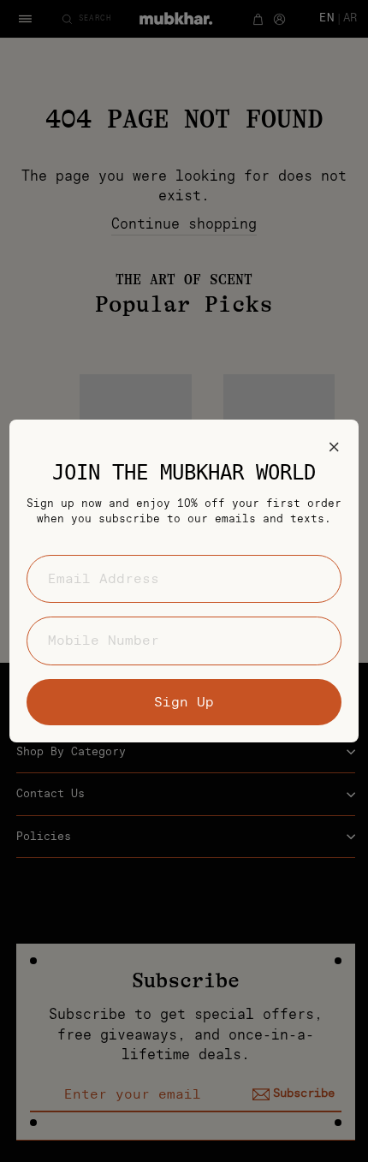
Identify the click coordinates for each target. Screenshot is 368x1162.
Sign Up (184, 702)
